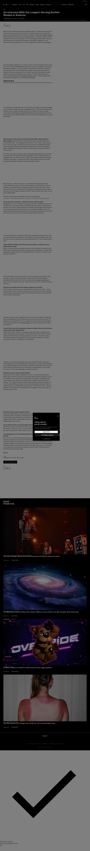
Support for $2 (46, 431)
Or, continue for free (46, 438)
